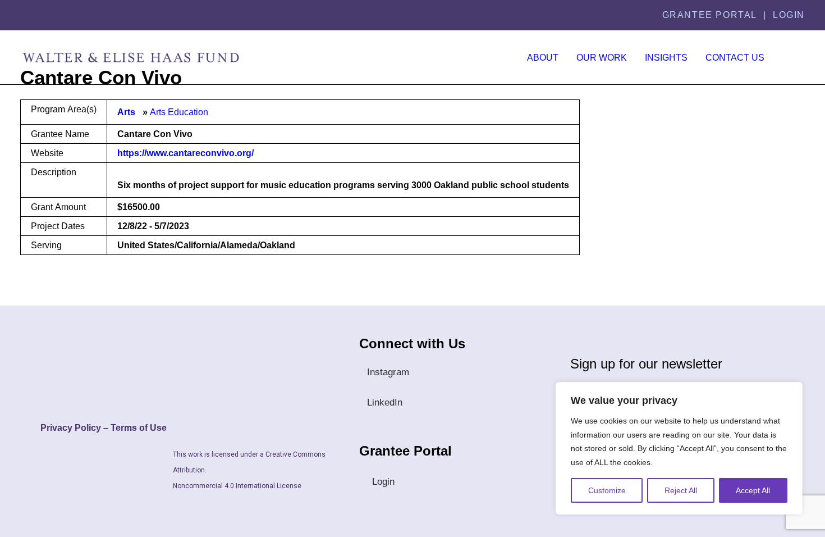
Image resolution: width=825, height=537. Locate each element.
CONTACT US (734, 57)
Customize (607, 490)
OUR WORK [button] (601, 57)
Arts (126, 112)
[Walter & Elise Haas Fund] (130, 58)
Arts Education (179, 112)
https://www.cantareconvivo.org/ (185, 153)
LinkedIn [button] (384, 402)
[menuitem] (542, 57)
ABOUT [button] (542, 57)
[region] (679, 448)
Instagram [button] (388, 372)
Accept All (753, 490)
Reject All (680, 490)
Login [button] (383, 481)
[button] (795, 57)
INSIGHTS (666, 57)
